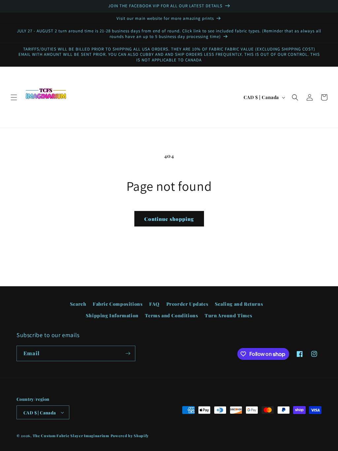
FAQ (154, 304)
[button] (14, 97)
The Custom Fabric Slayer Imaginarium (71, 435)
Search (78, 304)
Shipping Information (112, 315)
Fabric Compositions (118, 304)
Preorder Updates (187, 304)
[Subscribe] (127, 353)
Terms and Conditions (171, 315)
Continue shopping (169, 219)
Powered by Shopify (130, 435)
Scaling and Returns (239, 304)
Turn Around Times (228, 315)
